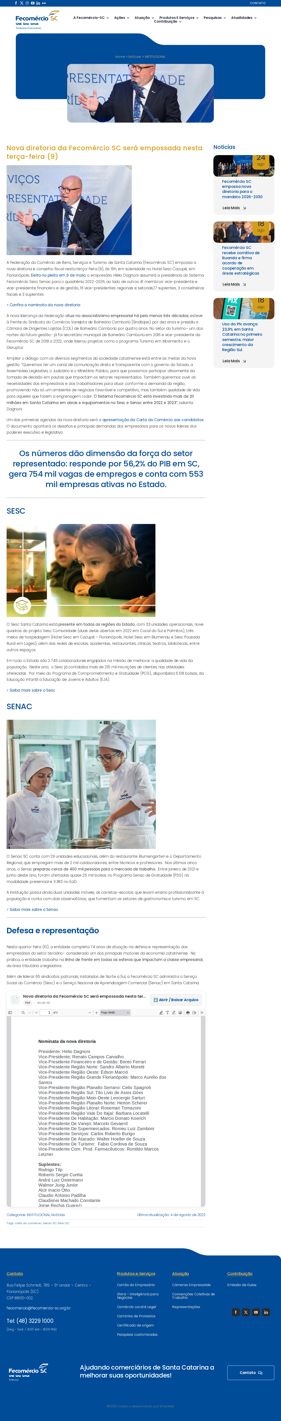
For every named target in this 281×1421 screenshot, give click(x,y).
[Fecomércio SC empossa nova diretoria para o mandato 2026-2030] (243, 158)
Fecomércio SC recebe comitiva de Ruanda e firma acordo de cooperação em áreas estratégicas (240, 260)
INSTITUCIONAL (38, 1214)
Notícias (58, 1214)
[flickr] (44, 3)
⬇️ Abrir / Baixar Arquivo (175, 999)
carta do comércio (28, 1223)
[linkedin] (38, 3)
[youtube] (32, 3)
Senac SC (50, 1223)
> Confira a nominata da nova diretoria (43, 305)
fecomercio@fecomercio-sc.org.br (39, 1308)
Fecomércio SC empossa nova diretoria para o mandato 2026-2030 (242, 189)
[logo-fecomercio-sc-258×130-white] (28, 1362)
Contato (258, 3)
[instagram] (27, 3)
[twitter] (21, 3)
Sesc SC (63, 1223)
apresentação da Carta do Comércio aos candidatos (153, 419)
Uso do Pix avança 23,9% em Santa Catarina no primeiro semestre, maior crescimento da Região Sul (242, 336)
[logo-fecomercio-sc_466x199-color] (37, 11)
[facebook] (16, 3)
